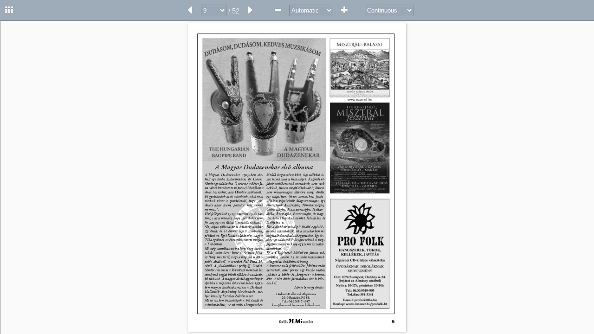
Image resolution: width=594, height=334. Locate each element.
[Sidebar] (9, 10)
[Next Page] (251, 10)
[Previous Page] (190, 10)
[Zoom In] (344, 10)
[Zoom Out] (278, 10)
